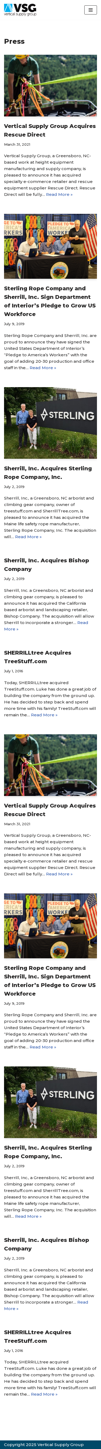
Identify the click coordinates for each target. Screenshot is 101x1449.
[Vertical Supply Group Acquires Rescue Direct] (50, 85)
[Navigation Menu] (90, 9)
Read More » (59, 194)
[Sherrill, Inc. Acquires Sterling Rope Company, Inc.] (50, 423)
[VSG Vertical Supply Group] (20, 10)
